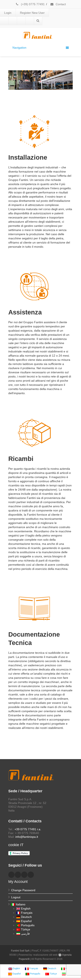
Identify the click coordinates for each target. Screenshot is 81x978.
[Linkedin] (13, 21)
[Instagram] (30, 21)
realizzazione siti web (45, 954)
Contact (60, 4)
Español (26, 921)
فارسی (25, 933)
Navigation (19, 47)
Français (26, 912)
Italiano (20, 904)
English (26, 908)
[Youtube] (21, 21)
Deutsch (26, 917)
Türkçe (25, 929)
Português (27, 925)
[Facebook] (4, 21)
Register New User (32, 12)
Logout (15, 897)
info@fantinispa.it (26, 836)
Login (7, 12)
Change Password (23, 890)
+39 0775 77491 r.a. (28, 829)
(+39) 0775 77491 (32, 4)
